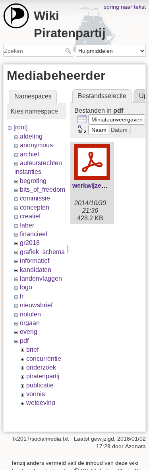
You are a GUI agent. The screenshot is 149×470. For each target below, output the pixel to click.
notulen (30, 314)
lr (21, 296)
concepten (34, 207)
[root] (20, 127)
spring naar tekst (125, 7)
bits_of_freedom (42, 189)
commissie (35, 198)
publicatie (40, 385)
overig (28, 331)
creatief (30, 216)
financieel (33, 234)
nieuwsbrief (36, 305)
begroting (33, 180)
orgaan (30, 323)
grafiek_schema (42, 251)
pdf (24, 340)
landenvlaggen (41, 278)
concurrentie (43, 358)
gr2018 (30, 242)
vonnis (35, 394)
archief (29, 154)
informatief (34, 260)
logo (26, 287)
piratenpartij (43, 376)
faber (27, 225)
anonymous (36, 145)
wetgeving (40, 402)
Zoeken (69, 51)
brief (32, 349)
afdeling (31, 136)
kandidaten (35, 269)
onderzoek (41, 367)
